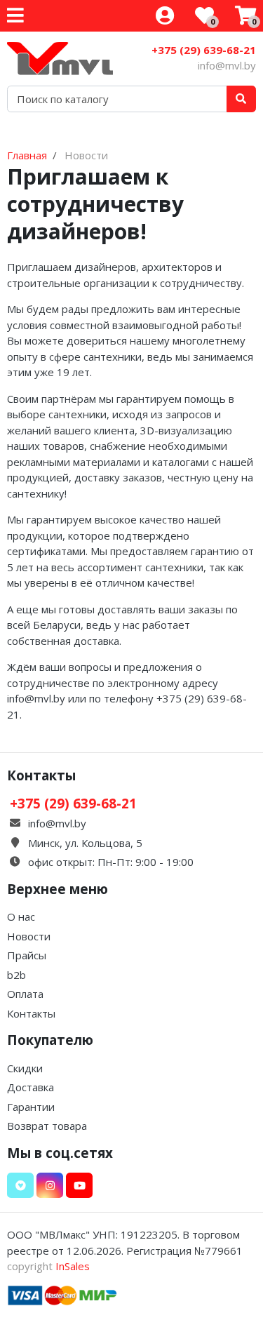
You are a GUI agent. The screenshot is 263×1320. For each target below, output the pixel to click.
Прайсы (26, 955)
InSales (72, 1266)
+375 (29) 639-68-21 (203, 50)
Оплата (25, 994)
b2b (16, 975)
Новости (28, 936)
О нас (21, 916)
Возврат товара (47, 1126)
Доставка (30, 1087)
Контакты (31, 1013)
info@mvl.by (227, 65)
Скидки (25, 1068)
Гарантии (31, 1107)
